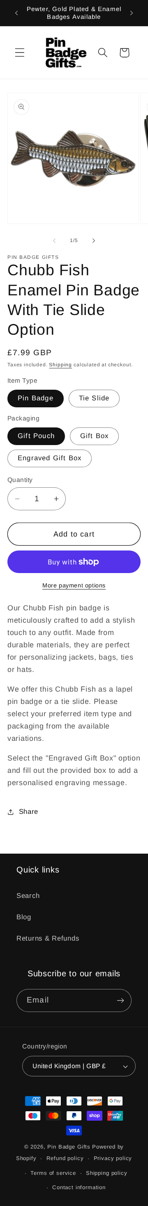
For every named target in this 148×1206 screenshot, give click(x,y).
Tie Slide (94, 398)
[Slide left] (54, 240)
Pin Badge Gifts (68, 1147)
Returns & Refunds (47, 938)
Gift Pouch (36, 436)
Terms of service (53, 1173)
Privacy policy (113, 1158)
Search (27, 896)
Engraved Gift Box (49, 458)
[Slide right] (94, 240)
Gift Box (94, 436)
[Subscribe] (120, 1000)
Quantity (20, 479)
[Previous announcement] (16, 13)
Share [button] (28, 811)
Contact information (79, 1187)
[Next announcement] (132, 13)
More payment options (74, 585)
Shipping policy (106, 1173)
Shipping (60, 365)
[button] (20, 53)
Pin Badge (35, 398)
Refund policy (65, 1158)
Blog (23, 917)
